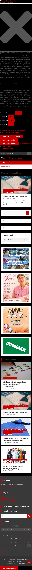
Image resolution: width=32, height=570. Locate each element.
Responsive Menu (29, 153)
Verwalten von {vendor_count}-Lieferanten (13, 130)
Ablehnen (17, 136)
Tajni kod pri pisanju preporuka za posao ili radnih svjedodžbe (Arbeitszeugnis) (14, 384)
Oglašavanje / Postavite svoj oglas (11, 502)
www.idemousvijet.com (8, 486)
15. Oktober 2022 (7, 471)
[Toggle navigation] (3, 163)
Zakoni (11, 192)
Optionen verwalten (7, 127)
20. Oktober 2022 (7, 442)
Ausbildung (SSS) (7, 430)
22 (24, 542)
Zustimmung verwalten (9, 568)
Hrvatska (17, 190)
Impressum (5, 150)
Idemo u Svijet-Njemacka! (20, 559)
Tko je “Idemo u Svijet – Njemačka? (16, 506)
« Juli (2, 551)
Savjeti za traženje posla (15, 432)
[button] (16, 27)
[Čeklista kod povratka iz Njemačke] (16, 185)
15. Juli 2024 (6, 198)
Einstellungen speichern (9, 143)
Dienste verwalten (7, 129)
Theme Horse (18, 561)
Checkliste (6, 190)
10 (3, 539)
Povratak (5, 192)
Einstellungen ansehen (9, 140)
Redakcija (13, 198)
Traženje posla (7, 434)
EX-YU (12, 190)
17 (3, 542)
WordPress (22, 563)
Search (27, 213)
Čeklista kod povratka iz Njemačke (15, 196)
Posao (4, 432)
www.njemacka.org (6, 488)
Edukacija (13, 378)
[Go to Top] (29, 562)
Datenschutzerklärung (8, 148)
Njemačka (24, 190)
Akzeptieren (6, 136)
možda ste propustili (10, 359)
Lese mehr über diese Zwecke (10, 132)
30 (28, 545)
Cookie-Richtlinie (6, 146)
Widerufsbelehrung (6, 500)
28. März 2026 (6, 388)
